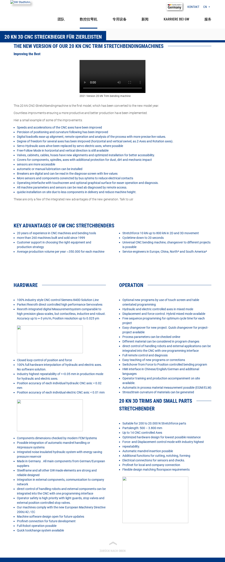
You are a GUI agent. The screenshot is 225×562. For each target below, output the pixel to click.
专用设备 (119, 19)
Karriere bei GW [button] (176, 19)
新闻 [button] (145, 19)
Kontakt (193, 7)
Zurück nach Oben (113, 546)
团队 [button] (61, 19)
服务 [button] (207, 19)
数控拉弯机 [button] (88, 19)
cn (205, 7)
